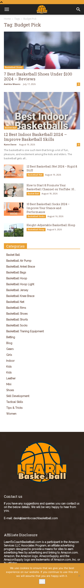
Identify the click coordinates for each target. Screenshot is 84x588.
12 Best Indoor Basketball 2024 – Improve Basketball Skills (35, 137)
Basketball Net (35, 174)
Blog (9, 343)
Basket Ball (10, 127)
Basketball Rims (16, 307)
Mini (8, 384)
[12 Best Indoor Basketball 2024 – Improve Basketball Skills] (42, 110)
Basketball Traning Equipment (25, 331)
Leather (11, 378)
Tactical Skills (14, 401)
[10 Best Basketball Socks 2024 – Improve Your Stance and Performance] (13, 209)
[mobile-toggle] (6, 9)
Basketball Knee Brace (20, 296)
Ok (42, 581)
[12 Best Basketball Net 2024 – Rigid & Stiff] (13, 171)
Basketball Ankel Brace (20, 266)
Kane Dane (10, 144)
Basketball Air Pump (18, 260)
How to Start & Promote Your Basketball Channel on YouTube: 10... (51, 187)
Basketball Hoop (36, 229)
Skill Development (17, 396)
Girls (9, 354)
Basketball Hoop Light (20, 284)
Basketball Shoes (13, 67)
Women (11, 413)
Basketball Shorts (17, 319)
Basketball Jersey (17, 290)
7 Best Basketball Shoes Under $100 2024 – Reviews (38, 76)
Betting (10, 337)
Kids (9, 366)
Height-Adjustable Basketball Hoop (51, 225)
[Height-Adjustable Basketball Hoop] (13, 230)
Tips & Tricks (14, 407)
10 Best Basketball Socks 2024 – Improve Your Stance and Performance (48, 208)
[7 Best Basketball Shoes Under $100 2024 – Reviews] (42, 50)
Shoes (10, 390)
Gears (10, 348)
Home (7, 18)
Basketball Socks (36, 216)
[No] (79, 576)
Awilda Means (12, 84)
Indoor (10, 360)
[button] (78, 9)
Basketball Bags (16, 272)
